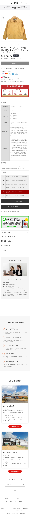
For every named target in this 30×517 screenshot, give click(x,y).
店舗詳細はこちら (15, 426)
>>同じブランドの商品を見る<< (15, 201)
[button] (3, 2)
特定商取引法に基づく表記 (12, 513)
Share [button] (4, 250)
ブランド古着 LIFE (9, 508)
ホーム (2, 11)
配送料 (5, 58)
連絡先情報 (22, 513)
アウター (6, 11)
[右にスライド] (18, 45)
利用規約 (18, 511)
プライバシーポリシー (9, 511)
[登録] (23, 484)
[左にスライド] (11, 45)
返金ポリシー (26, 508)
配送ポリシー (24, 511)
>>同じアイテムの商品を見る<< (15, 206)
